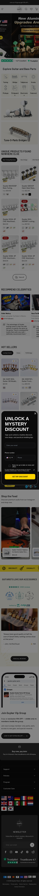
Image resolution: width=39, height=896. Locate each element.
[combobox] (9, 457)
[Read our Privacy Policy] (34, 470)
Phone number (10, 453)
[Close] (35, 413)
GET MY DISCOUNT (20, 477)
